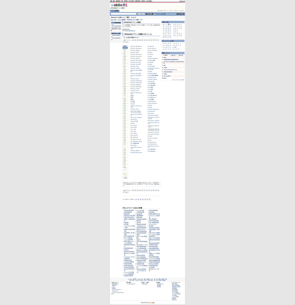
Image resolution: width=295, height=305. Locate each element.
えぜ (125, 140)
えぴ (125, 162)
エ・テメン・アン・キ (136, 139)
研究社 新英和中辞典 (129, 236)
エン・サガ (133, 131)
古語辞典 (174, 298)
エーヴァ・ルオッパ (135, 150)
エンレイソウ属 (134, 121)
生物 (149, 280)
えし (125, 68)
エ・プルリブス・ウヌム (136, 141)
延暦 (132, 97)
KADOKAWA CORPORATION (171, 59)
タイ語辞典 (174, 295)
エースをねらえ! (151, 151)
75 (155, 40)
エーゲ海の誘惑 (151, 85)
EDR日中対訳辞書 (128, 265)
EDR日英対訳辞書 (128, 248)
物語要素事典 (140, 215)
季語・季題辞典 (153, 219)
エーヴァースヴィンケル (136, 152)
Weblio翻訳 (174, 288)
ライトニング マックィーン (170, 69)
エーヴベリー (151, 46)
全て (113, 24)
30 (140, 199)
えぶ (125, 155)
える (125, 116)
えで (125, 148)
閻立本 (132, 95)
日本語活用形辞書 (153, 210)
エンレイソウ (134, 119)
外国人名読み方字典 (129, 217)
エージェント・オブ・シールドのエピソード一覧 (153, 129)
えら (125, 113)
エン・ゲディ (134, 127)
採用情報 (159, 286)
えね (125, 88)
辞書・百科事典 (162, 280)
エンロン (133, 123)
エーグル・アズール (152, 79)
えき (125, 59)
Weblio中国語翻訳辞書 (154, 260)
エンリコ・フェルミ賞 (136, 73)
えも (125, 106)
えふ (125, 95)
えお (125, 56)
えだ (125, 143)
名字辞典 (126, 224)
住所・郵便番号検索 (154, 222)
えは (125, 91)
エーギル (150, 64)
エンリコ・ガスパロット (136, 46)
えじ (125, 137)
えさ (125, 66)
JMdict (138, 234)
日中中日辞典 (175, 289)
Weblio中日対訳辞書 (129, 267)
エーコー (150, 105)
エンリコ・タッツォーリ (136, 56)
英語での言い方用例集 (154, 232)
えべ (125, 157)
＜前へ (124, 40)
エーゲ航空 (150, 87)
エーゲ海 (150, 91)
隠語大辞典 (139, 217)
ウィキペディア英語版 (154, 258)
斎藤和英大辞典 (128, 260)
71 (146, 40)
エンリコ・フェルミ (135, 68)
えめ (125, 105)
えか (125, 57)
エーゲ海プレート (152, 97)
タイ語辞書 (151, 267)
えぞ (125, 142)
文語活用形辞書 (128, 212)
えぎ (125, 128)
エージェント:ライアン (153, 115)
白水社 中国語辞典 (141, 257)
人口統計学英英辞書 (129, 261)
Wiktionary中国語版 (153, 263)
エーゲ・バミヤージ (152, 103)
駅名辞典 (139, 220)
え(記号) (125, 177)
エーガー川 (150, 62)
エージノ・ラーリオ (152, 138)
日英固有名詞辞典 (153, 244)
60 (147, 199)
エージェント (151, 113)
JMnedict (126, 249)
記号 (175, 47)
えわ (125, 121)
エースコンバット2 (152, 144)
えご (125, 133)
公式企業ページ (160, 283)
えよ (125, 111)
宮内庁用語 (151, 212)
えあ (125, 49)
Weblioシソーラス (141, 229)
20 (138, 199)
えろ (125, 120)
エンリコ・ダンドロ (135, 58)
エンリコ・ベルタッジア (136, 80)
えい (125, 51)
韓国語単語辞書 (140, 263)
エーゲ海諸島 (151, 93)
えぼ (125, 158)
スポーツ (145, 280)
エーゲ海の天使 (151, 83)
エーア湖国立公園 (135, 143)
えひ (125, 93)
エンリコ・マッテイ (135, 88)
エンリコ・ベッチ (135, 78)
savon (165, 73)
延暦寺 (132, 99)
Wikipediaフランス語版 (133, 19)
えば (125, 152)
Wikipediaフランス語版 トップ (118, 17)
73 (151, 40)
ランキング (133, 17)
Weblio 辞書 (113, 19)
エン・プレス (134, 133)
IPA (164, 65)
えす (125, 69)
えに (125, 84)
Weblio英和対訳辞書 (154, 256)
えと (125, 81)
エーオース (150, 54)
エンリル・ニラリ (135, 108)
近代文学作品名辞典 (154, 220)
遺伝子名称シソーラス (142, 244)
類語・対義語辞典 (175, 285)
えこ (125, 64)
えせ (125, 71)
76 (158, 40)
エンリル (133, 103)
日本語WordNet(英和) (154, 243)
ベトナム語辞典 (175, 296)
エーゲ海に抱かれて (152, 95)
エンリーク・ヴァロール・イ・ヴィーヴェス (136, 111)
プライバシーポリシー (116, 289)
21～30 (181, 55)
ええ (125, 54)
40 (143, 199)
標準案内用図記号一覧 (154, 213)
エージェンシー (151, 111)
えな (125, 83)
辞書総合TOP (182, 1)
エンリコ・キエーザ (135, 50)
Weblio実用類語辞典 (141, 227)
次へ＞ (127, 41)
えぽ (125, 167)
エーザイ (150, 107)
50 (145, 199)
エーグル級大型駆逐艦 (153, 75)
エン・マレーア (134, 135)
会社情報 (159, 285)
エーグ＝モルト (151, 66)
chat (165, 78)
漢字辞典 (151, 226)
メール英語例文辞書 (141, 248)
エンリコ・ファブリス (136, 64)
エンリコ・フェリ (135, 66)
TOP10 (165, 55)
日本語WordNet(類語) (154, 227)
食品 (152, 280)
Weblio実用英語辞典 (141, 232)
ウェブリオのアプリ (131, 283)
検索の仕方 (114, 285)
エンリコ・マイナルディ (136, 86)
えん (125, 125)
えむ (125, 103)
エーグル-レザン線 (152, 73)
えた (125, 74)
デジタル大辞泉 (140, 210)
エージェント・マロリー (153, 134)
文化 (130, 280)
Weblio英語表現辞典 (154, 248)
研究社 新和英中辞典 (142, 231)
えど (125, 150)
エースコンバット (152, 142)
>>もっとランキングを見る (178, 79)
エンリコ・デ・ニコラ (136, 62)
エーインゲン (134, 145)
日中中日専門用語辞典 (142, 258)
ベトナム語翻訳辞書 (129, 274)
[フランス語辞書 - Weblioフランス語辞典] (119, 6)
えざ (125, 135)
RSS (153, 302)
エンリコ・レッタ (135, 90)
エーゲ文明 (150, 89)
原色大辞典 (139, 213)
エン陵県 (133, 101)
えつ (125, 78)
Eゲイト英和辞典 (128, 237)
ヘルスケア (137, 280)
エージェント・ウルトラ (153, 120)
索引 (128, 17)
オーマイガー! (167, 76)
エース (149, 140)
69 (142, 40)
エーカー (150, 56)
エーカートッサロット (153, 58)
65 (132, 40)
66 (135, 40)
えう (125, 52)
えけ (125, 62)
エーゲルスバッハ (152, 101)
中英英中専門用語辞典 (154, 262)
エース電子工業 (151, 149)
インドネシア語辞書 (129, 272)
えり (125, 115)
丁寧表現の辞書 (140, 212)
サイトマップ (115, 290)
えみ (125, 101)
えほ (125, 98)
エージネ (150, 136)
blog (165, 57)
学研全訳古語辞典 (128, 275)
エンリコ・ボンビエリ (136, 84)
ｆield (165, 67)
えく (125, 61)
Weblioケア (174, 299)
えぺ (125, 165)
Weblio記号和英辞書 (129, 251)
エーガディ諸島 (151, 60)
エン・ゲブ (133, 129)
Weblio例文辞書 (128, 263)
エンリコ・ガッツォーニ (136, 48)
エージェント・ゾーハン (153, 132)
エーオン (150, 52)
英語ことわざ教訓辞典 (154, 238)
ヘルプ (113, 286)
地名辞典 (126, 222)
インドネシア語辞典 (176, 293)
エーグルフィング (152, 77)
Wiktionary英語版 (141, 255)
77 (123, 41)
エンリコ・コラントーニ (136, 54)
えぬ (125, 86)
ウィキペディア (153, 224)
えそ (125, 73)
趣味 (141, 280)
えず (125, 138)
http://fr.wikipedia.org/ (130, 30)
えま (125, 100)
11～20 (173, 55)
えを (125, 123)
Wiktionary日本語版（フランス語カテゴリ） (141, 270)
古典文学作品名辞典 (141, 219)
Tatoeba (139, 239)
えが (125, 127)
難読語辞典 (127, 213)
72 (148, 40)
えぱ (125, 160)
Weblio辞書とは (115, 283)
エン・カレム (134, 125)
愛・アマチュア (134, 137)
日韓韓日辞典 (175, 290)
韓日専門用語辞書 (153, 265)
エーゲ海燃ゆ (151, 99)
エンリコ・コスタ (135, 52)
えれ (125, 118)
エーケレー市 (151, 81)
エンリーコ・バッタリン (136, 117)
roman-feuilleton (168, 71)
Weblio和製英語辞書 (141, 246)
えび (125, 153)
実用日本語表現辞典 (129, 210)
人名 (154, 280)
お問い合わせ (145, 283)
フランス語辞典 (114, 10)
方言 (157, 280)
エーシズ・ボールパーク (153, 109)
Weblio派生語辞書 (153, 246)
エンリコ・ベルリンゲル (136, 82)
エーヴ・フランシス (152, 50)
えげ (125, 132)
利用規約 (114, 288)
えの (125, 89)
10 (136, 199)
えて (125, 79)
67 (137, 40)
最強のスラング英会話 (142, 250)
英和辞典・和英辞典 (176, 286)
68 (139, 40)
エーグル (150, 71)
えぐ (125, 130)
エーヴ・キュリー (152, 48)
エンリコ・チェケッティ (136, 60)
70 (144, 40)
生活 (133, 280)
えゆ (125, 110)
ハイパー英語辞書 (128, 239)
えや (125, 108)
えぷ (125, 164)
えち (125, 76)
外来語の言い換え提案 (129, 215)
